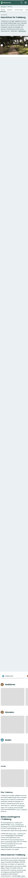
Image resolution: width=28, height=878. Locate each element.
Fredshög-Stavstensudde (15, 807)
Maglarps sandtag (9, 872)
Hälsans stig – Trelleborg (15, 833)
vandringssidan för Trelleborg (12, 822)
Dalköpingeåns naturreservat (14, 866)
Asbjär (23, 876)
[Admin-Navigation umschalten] (25, 2)
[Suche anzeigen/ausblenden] (21, 2)
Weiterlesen (22, 31)
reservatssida (13, 860)
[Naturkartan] (6, 2)
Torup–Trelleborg (21, 809)
